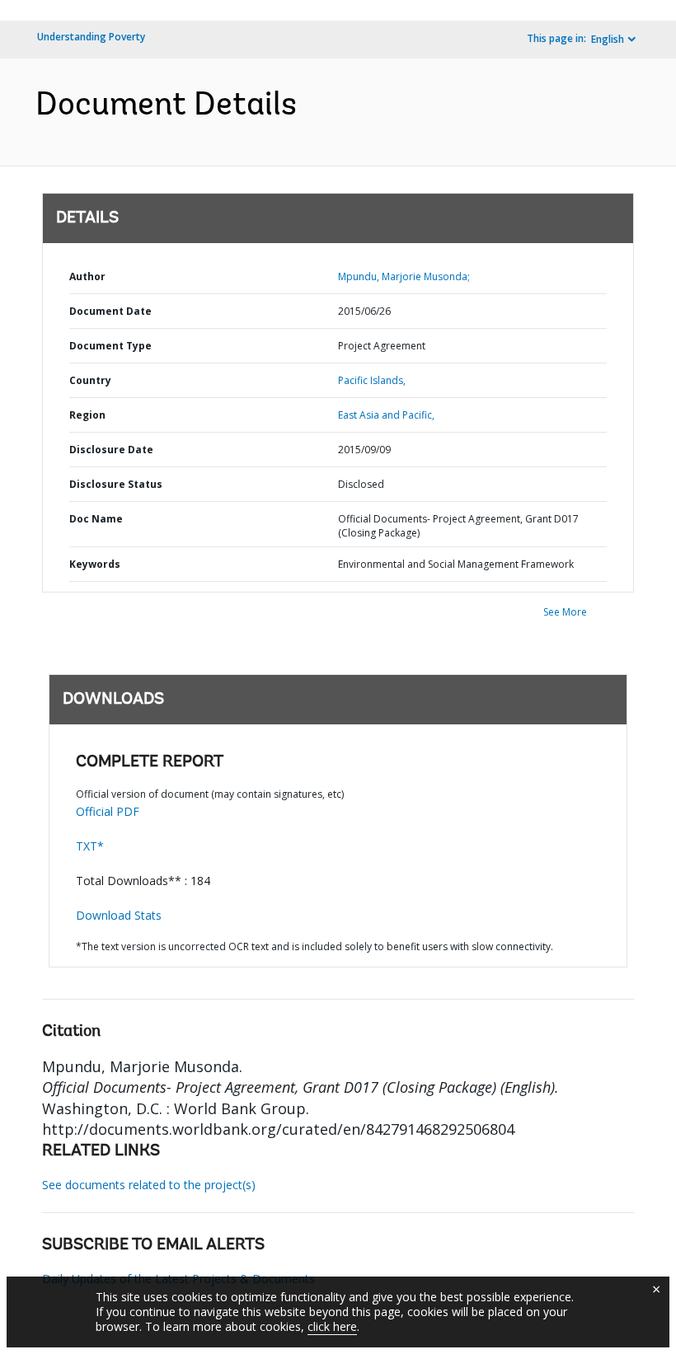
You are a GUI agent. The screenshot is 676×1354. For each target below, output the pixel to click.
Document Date (110, 311)
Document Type (110, 346)
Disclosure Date (111, 450)
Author (87, 276)
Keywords (94, 564)
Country (90, 380)
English (607, 39)
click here (332, 1326)
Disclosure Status (115, 484)
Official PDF (107, 811)
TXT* (90, 846)
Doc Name (96, 519)
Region (87, 415)
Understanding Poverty (91, 37)
